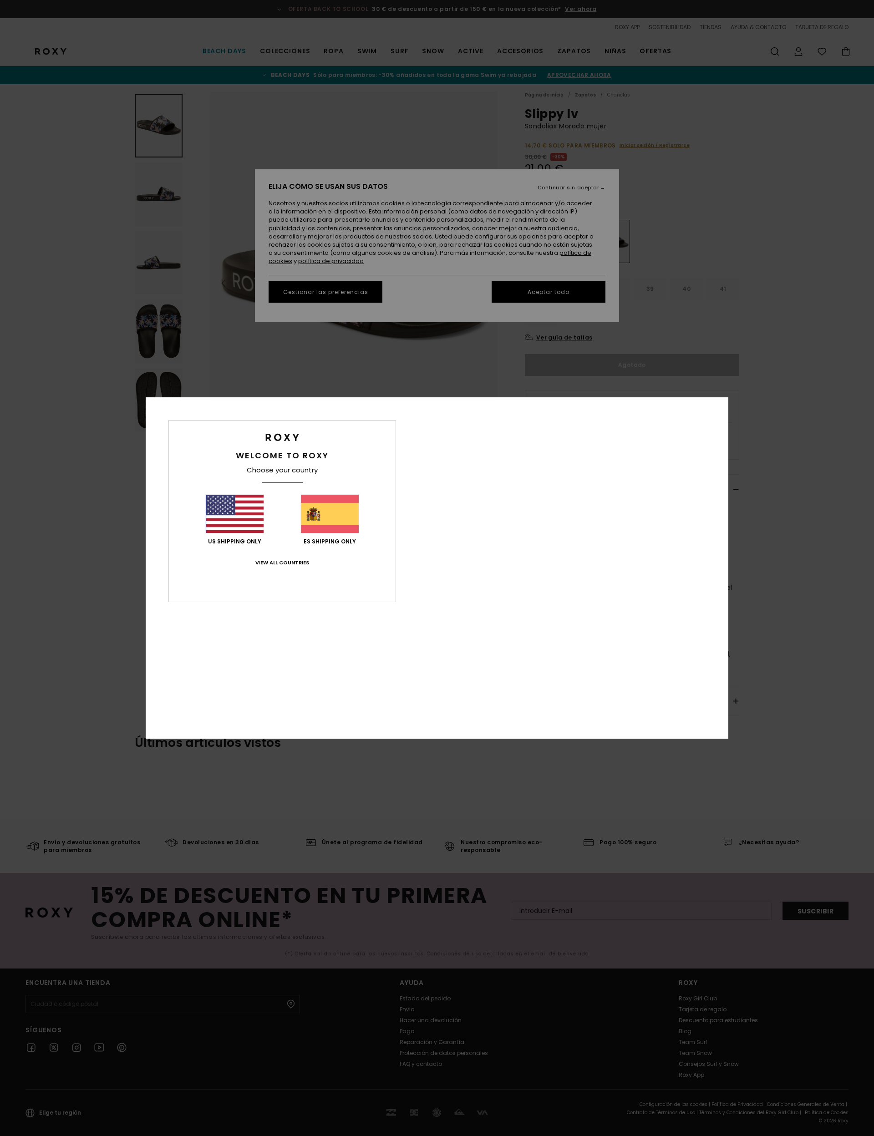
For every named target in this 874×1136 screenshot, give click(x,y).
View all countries (282, 562)
